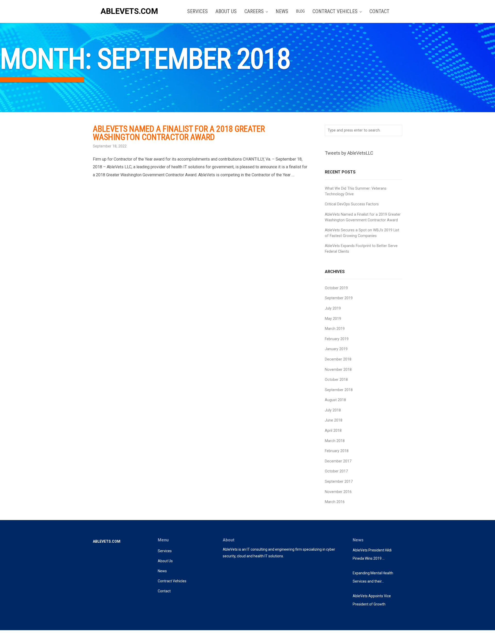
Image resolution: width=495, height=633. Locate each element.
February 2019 (337, 339)
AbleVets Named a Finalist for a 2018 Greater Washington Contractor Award (179, 133)
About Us (165, 561)
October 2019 (336, 288)
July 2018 (333, 410)
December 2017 (338, 461)
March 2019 (335, 329)
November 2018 (338, 369)
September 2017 (339, 481)
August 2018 (335, 400)
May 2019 (333, 318)
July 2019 (333, 308)
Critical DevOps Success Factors (352, 204)
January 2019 (336, 349)
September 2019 (339, 298)
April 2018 (333, 430)
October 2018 (336, 379)
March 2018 (335, 441)
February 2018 (337, 451)
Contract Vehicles (172, 581)
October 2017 (336, 471)
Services (165, 551)
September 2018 (339, 390)
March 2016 (335, 502)
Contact (164, 591)
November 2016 (338, 492)
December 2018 (338, 359)
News (162, 571)
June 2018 (333, 420)
